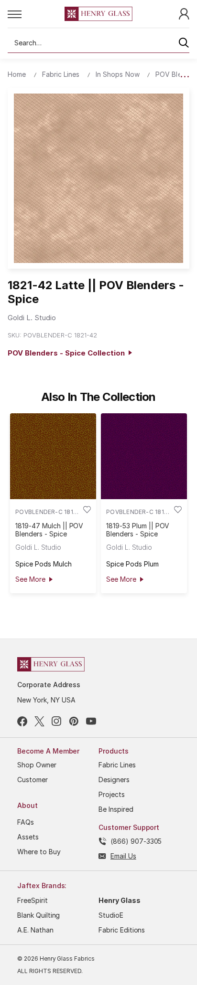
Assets (28, 837)
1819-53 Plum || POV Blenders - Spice (137, 530)
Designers (114, 779)
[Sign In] (184, 13)
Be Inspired (115, 809)
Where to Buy (39, 852)
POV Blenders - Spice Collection (68, 352)
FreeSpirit (32, 900)
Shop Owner (36, 765)
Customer (32, 779)
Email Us (123, 856)
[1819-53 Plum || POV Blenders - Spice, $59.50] (144, 456)
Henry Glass (119, 900)
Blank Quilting (38, 915)
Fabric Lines (117, 765)
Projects (111, 794)
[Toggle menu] (36, 14)
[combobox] (98, 43)
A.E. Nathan (35, 930)
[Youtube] (91, 721)
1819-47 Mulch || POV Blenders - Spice (49, 530)
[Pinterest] (74, 721)
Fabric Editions (121, 930)
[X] (39, 721)
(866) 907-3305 (136, 841)
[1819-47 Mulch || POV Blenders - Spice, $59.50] (53, 456)
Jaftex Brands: (41, 885)
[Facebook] (22, 721)
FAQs (25, 822)
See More (30, 579)
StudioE (110, 915)
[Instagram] (57, 721)
